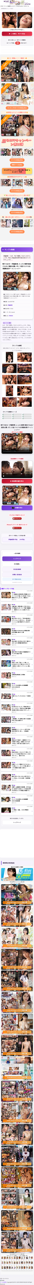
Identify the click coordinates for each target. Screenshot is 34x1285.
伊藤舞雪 (10, 305)
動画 (18, 43)
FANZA (11, 315)
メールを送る (3, 1282)
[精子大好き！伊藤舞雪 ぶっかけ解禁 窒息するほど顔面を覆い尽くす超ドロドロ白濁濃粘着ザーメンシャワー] (17, 519)
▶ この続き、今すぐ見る (17, 34)
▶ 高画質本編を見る (17, 481)
